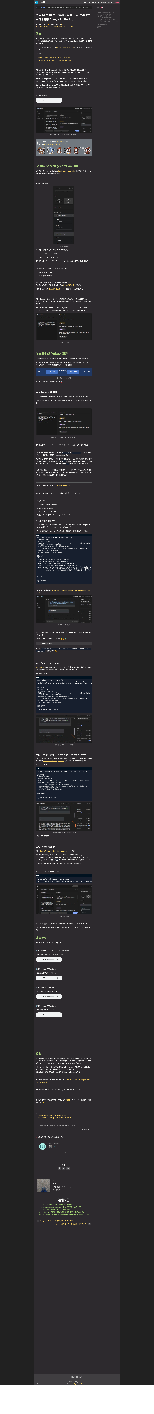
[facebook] (57, 1190)
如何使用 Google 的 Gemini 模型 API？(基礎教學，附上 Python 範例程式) (64, 1214)
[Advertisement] (64, 1034)
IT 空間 (38, 7)
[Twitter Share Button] (64, 1168)
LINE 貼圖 (47, 144)
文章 (44, 7)
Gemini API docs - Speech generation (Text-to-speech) (54, 1118)
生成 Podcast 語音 (103, 24)
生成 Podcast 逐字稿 (104, 16)
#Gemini (56, 26)
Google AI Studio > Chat (62, 485)
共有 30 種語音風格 (69, 285)
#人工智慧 (45, 26)
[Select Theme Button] (89, 2)
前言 (98, 11)
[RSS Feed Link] (81, 1377)
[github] (59, 1190)
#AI (38, 26)
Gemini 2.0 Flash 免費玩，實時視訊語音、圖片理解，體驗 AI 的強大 (62, 1212)
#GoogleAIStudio (63, 26)
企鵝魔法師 (60, 142)
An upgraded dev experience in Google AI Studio (54, 60)
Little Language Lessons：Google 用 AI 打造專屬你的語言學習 (60, 1207)
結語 (98, 28)
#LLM (41, 26)
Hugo (75, 1384)
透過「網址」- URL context (107, 19)
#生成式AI (71, 26)
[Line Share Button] (68, 1168)
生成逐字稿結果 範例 (45, 644)
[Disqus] (64, 1277)
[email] (54, 1190)
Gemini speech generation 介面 (105, 12)
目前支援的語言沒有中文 (56, 289)
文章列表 (116, 2)
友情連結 (103, 2)
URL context (40, 667)
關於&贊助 (95, 2)
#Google (51, 26)
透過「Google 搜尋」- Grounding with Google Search (109, 22)
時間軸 (110, 2)
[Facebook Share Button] (59, 1168)
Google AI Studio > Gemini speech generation (55, 851)
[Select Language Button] (85, 2)
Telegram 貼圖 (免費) (59, 144)
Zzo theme (84, 1384)
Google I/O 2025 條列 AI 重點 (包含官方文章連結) (54, 57)
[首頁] (36, 2)
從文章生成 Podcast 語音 (104, 14)
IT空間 (67, 1100)
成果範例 (99, 26)
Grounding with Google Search (53, 761)
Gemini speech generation (65, 47)
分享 (62, 24)
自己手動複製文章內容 (106, 18)
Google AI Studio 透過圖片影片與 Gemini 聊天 (54, 1209)
